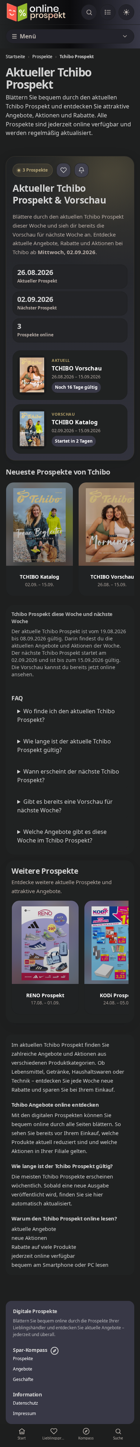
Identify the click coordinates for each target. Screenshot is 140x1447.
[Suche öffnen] (89, 12)
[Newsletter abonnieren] (81, 170)
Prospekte (42, 56)
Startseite (15, 56)
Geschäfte (23, 1379)
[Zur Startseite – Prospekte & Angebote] (36, 12)
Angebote (22, 1369)
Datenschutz (25, 1403)
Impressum (24, 1413)
